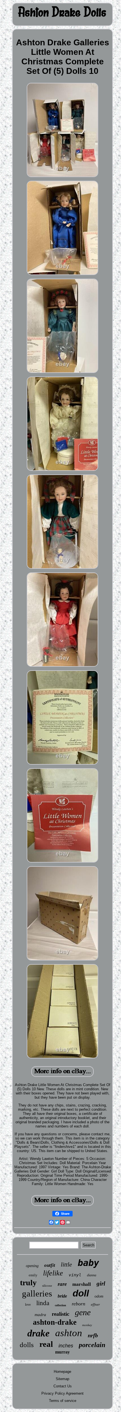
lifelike (53, 1273)
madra (40, 1314)
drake (38, 1333)
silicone (47, 1285)
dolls (27, 1344)
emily (33, 1275)
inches (66, 1345)
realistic (60, 1314)
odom (99, 1296)
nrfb (93, 1335)
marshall (81, 1284)
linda (42, 1303)
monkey (87, 1325)
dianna (91, 1275)
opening (32, 1266)
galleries (37, 1293)
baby (88, 1263)
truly (28, 1282)
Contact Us (62, 1386)
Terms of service (62, 1401)
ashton (68, 1333)
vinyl (75, 1274)
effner (95, 1304)
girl (101, 1283)
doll (81, 1293)
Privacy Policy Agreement (62, 1393)
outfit (49, 1265)
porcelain (92, 1344)
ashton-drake (55, 1322)
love (28, 1305)
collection (60, 1305)
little (66, 1264)
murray (62, 1352)
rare (62, 1284)
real (46, 1344)
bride (62, 1296)
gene (83, 1312)
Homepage (62, 1371)
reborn (78, 1304)
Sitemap (62, 1379)
